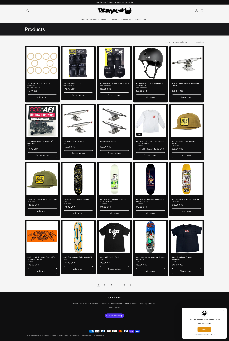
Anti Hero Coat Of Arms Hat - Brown (184, 142)
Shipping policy (99, 335)
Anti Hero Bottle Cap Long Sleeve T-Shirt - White (150, 142)
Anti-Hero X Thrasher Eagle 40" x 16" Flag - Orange (41, 258)
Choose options (78, 95)
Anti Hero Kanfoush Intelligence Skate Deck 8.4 (113, 200)
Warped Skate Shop (37, 335)
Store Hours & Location (89, 303)
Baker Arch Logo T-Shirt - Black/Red (182, 258)
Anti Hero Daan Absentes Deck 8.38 (76, 200)
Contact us (105, 303)
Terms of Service (131, 303)
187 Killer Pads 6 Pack (72, 83)
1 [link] (98, 284)
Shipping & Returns (147, 303)
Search (75, 303)
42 (124, 285)
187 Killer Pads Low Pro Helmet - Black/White (149, 84)
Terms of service (86, 335)
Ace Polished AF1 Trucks (73, 141)
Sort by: (168, 42)
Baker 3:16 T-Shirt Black (109, 257)
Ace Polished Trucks (108, 141)
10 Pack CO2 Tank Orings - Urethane (38, 84)
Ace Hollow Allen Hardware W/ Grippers (40, 142)
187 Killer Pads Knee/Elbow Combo (114, 83)
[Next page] (130, 285)
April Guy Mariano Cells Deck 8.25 (77, 257)
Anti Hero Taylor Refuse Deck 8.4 (185, 199)
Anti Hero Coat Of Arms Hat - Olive (42, 199)
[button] (27, 10)
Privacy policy (74, 335)
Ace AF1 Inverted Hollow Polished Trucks (185, 84)
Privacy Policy (116, 303)
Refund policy (114, 307)
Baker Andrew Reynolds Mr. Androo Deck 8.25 (150, 258)
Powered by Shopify (50, 335)
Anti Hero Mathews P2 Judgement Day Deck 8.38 (150, 200)
